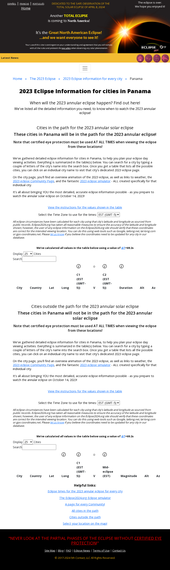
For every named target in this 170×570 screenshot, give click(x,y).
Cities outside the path (85, 517)
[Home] (140, 58)
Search (17, 259)
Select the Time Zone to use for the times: (67, 215)
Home (25, 8)
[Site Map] (157, 58)
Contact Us (119, 550)
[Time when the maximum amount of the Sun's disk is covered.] (94, 454)
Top (161, 561)
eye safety (66, 48)
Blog (60, 550)
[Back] (165, 58)
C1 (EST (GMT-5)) (81, 281)
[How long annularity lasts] (121, 266)
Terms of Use (101, 550)
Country (36, 288)
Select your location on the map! (85, 523)
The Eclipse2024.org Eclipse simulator (85, 498)
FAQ (68, 550)
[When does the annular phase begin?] (105, 266)
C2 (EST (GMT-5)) (107, 281)
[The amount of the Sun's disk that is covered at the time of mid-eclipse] (105, 454)
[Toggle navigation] (85, 68)
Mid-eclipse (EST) (108, 471)
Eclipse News (82, 550)
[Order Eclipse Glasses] (148, 58)
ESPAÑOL (11, 3)
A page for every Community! (85, 504)
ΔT (123, 248)
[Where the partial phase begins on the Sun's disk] (94, 266)
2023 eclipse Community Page (33, 181)
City (19, 288)
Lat (51, 288)
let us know (57, 234)
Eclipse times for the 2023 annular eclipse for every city (85, 491)
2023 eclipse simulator (95, 181)
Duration (125, 288)
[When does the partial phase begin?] (78, 266)
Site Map (50, 550)
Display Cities (27, 254)
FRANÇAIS (24, 3)
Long (65, 288)
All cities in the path (85, 511)
